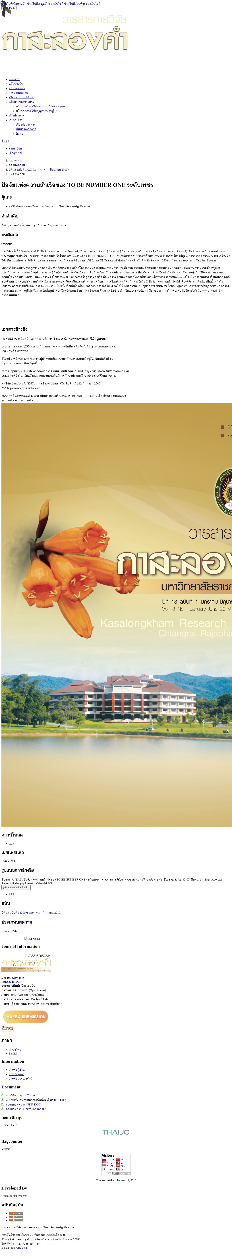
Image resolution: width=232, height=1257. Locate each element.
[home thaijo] (116, 1133)
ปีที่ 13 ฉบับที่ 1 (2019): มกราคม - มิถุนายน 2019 (38, 169)
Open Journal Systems (14, 1195)
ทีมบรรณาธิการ (26, 129)
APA (11, 894)
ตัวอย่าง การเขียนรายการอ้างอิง (26, 1109)
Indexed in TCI (11, 981)
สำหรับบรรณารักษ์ (20, 1078)
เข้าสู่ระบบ (15, 153)
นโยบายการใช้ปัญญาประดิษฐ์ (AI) (37, 110)
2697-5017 (18, 978)
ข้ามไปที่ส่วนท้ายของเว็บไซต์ (82, 3)
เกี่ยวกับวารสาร (26, 124)
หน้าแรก (14, 79)
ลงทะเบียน (15, 148)
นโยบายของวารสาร (21, 101)
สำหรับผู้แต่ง (16, 1074)
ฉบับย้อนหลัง (17, 88)
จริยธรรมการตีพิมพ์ (21, 97)
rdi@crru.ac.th (19, 1247)
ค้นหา (5, 141)
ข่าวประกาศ (16, 115)
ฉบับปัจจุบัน (16, 83)
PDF (11, 843)
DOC (62, 1100)
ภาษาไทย (15, 1049)
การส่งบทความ (18, 92)
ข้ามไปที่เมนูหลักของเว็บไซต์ (45, 3)
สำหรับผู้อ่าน (17, 1069)
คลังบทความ (17, 165)
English (13, 1053)
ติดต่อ (19, 133)
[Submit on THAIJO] (25, 1023)
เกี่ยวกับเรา (15, 120)
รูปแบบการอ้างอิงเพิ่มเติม (16, 887)
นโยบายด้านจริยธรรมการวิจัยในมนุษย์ (40, 106)
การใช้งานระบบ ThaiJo (20, 1095)
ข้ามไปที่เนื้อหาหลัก (13, 3)
